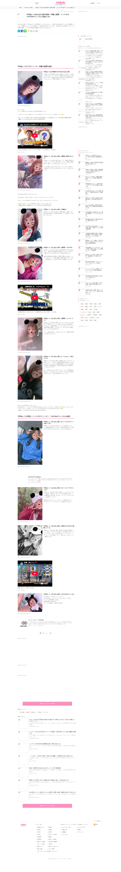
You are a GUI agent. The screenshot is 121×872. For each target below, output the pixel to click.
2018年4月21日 (41, 119)
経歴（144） (71, 11)
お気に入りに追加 (34, 31)
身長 (82, 304)
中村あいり (33, 712)
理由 (101, 314)
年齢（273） (66, 11)
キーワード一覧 (81, 827)
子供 (98, 317)
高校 (87, 304)
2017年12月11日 (41, 410)
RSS (97, 824)
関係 (87, 320)
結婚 (95, 304)
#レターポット (55, 117)
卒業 (91, 320)
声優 (100, 304)
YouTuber (92, 317)
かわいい (83, 314)
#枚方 (36, 117)
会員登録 (92, 3)
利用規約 (64, 832)
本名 (87, 317)
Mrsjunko (31, 748)
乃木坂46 (95, 314)
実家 (82, 309)
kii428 (30, 773)
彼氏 (87, 309)
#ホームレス (49, 203)
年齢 (82, 320)
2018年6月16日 (47, 205)
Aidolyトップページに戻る (47, 703)
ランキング (83, 312)
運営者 (79, 829)
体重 (91, 304)
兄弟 (90, 312)
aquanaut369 (31, 726)
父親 (94, 312)
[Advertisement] (33, 48)
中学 (91, 306)
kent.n (30, 760)
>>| (50, 633)
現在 (91, 309)
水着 (82, 317)
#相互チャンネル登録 (47, 117)
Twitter (39, 712)
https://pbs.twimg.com (25, 105)
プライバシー (80, 832)
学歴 (95, 306)
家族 (87, 306)
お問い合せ (64, 829)
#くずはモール (31, 117)
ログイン (99, 3)
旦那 (95, 320)
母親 (98, 312)
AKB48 (89, 314)
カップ (100, 306)
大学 (82, 306)
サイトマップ (65, 834)
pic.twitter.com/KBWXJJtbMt (65, 117)
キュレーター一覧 (66, 827)
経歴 (28, 712)
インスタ (46, 712)
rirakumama (88, 112)
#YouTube (40, 117)
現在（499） (60, 11)
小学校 (95, 309)
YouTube (22, 712)
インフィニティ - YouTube (36, 620)
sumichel (87, 90)
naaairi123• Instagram (34, 477)
